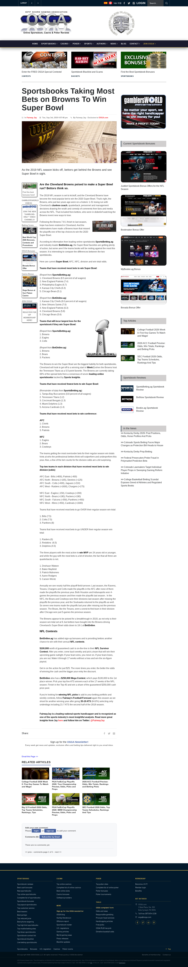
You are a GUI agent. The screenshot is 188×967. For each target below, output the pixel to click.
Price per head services (105, 918)
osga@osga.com (144, 917)
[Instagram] (154, 922)
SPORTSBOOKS (127, 76)
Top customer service (25, 908)
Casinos (57, 949)
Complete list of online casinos (69, 887)
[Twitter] (143, 922)
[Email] (148, 922)
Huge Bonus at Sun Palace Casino (29, 293)
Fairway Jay (32, 118)
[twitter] (129, 3)
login (36, 831)
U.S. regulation (45, 949)
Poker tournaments (103, 894)
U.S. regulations (63, 928)
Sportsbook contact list (26, 935)
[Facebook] (137, 922)
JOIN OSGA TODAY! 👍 (53, 3)
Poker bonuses (102, 891)
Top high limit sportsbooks (27, 925)
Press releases (62, 938)
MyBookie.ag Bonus (131, 269)
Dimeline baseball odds (105, 931)
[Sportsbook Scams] (94, 60)
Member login (140, 887)
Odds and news (102, 911)
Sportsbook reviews (25, 884)
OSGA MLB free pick (103, 928)
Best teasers (22, 911)
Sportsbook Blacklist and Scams (87, 72)
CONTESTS (26, 76)
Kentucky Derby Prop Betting (138, 451)
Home (35, 44)
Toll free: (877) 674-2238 (147, 913)
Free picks (100, 925)
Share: (25, 733)
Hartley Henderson (64, 918)
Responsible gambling (104, 914)
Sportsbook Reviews (134, 377)
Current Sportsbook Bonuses (139, 143)
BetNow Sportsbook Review (150, 397)
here (60, 720)
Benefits (138, 891)
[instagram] (134, 3)
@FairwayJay (98, 720)
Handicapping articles (104, 921)
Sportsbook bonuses (25, 901)
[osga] (45, 34)
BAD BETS (75, 76)
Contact (134, 44)
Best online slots (63, 891)
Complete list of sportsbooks (28, 898)
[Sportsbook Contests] (44, 60)
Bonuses (33, 949)
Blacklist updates (63, 942)
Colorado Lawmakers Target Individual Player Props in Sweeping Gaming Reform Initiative (141, 470)
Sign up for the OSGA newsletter (70, 911)
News (113, 44)
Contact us (167, 954)
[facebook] (124, 3)
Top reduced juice (24, 918)
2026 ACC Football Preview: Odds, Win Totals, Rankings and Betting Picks (151, 346)
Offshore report (63, 921)
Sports (88, 44)
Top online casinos (64, 884)
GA (91, 963)
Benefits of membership (151, 954)
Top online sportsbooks (26, 894)
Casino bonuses (63, 894)
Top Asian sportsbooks (26, 932)
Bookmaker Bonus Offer (132, 230)
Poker (76, 44)
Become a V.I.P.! (141, 884)
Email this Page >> (30, 756)
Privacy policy (63, 955)
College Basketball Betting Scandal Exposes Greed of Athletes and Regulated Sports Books (141, 482)
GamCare (122, 963)
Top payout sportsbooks (27, 904)
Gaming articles (63, 931)
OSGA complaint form (105, 908)
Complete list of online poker (107, 887)
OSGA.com (103, 118)
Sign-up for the (69, 742)
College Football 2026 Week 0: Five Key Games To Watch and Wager (151, 332)
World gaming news (64, 935)
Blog (123, 44)
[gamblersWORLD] (143, 128)
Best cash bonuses (24, 887)
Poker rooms (67, 949)
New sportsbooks (24, 891)
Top (169, 949)
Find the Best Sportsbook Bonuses (138, 72)
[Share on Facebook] (104, 733)
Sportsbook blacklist (25, 939)
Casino (64, 44)
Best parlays (22, 915)
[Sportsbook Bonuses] (143, 60)
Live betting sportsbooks (27, 942)
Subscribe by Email (51, 837)
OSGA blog (61, 914)
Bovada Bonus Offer (131, 307)
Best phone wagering (25, 922)
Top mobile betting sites (26, 928)
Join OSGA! (148, 44)
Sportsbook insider (64, 925)
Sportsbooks (48, 44)
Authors (101, 44)
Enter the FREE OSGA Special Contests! (42, 72)
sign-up (50, 831)
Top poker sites (102, 884)
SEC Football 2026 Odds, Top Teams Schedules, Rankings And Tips (149, 359)
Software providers (64, 898)
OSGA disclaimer (76, 955)
